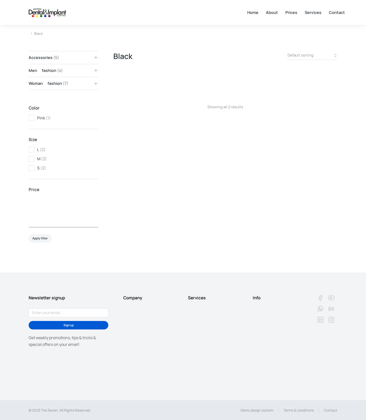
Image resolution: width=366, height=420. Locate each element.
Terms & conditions (299, 410)
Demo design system (257, 410)
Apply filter (40, 238)
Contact (330, 410)
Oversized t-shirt (129, 79)
